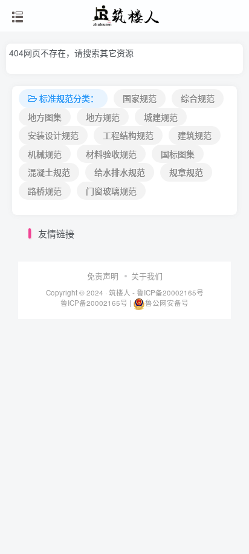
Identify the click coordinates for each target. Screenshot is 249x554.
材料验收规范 (111, 154)
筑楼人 (120, 292)
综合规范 (198, 98)
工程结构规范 (128, 135)
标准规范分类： (69, 98)
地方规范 (103, 117)
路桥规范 (45, 191)
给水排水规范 (119, 172)
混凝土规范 (49, 172)
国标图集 (178, 154)
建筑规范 (195, 135)
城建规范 (161, 117)
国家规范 (140, 98)
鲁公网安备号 (167, 303)
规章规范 (186, 172)
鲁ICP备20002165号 (169, 292)
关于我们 (147, 276)
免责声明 (102, 276)
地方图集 (45, 117)
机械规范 (45, 154)
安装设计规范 (53, 135)
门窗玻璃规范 (111, 191)
